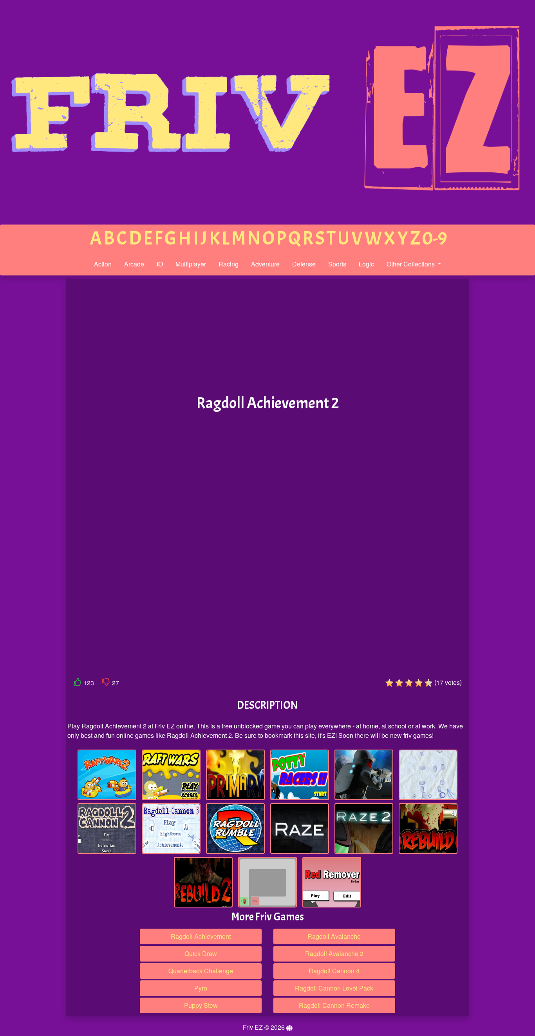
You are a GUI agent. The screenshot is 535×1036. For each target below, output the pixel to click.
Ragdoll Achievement (201, 936)
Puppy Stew (201, 1005)
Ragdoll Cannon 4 (334, 970)
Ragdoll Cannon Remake (334, 1005)
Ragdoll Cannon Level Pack (334, 988)
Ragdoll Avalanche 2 (334, 953)
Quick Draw (200, 953)
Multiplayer (190, 263)
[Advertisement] (32, 400)
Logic (366, 263)
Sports (337, 263)
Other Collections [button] (411, 263)
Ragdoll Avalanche (334, 936)
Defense (304, 263)
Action (103, 263)
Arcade (134, 263)
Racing (229, 263)
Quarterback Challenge (200, 970)
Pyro (200, 988)
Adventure (265, 263)
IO (160, 263)
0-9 (434, 238)
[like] (77, 683)
